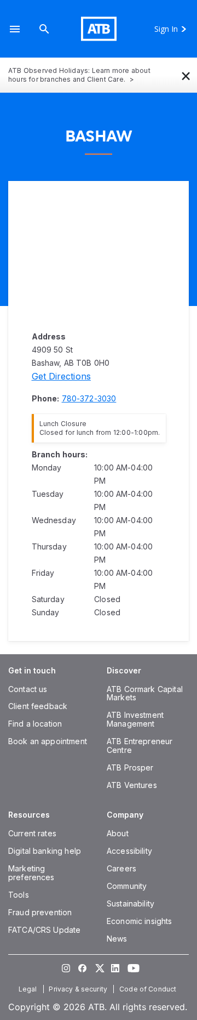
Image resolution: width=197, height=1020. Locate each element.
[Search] (44, 29)
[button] (15, 29)
